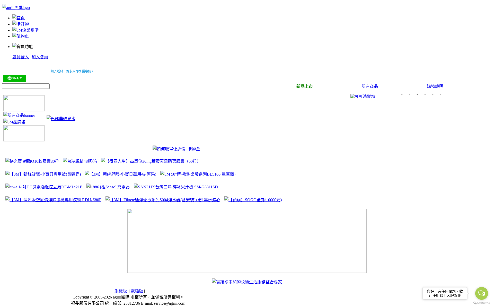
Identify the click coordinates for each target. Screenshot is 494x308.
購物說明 (435, 86)
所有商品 (369, 86)
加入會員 (40, 57)
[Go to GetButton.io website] (481, 303)
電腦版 (137, 291)
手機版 (120, 291)
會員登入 (20, 57)
